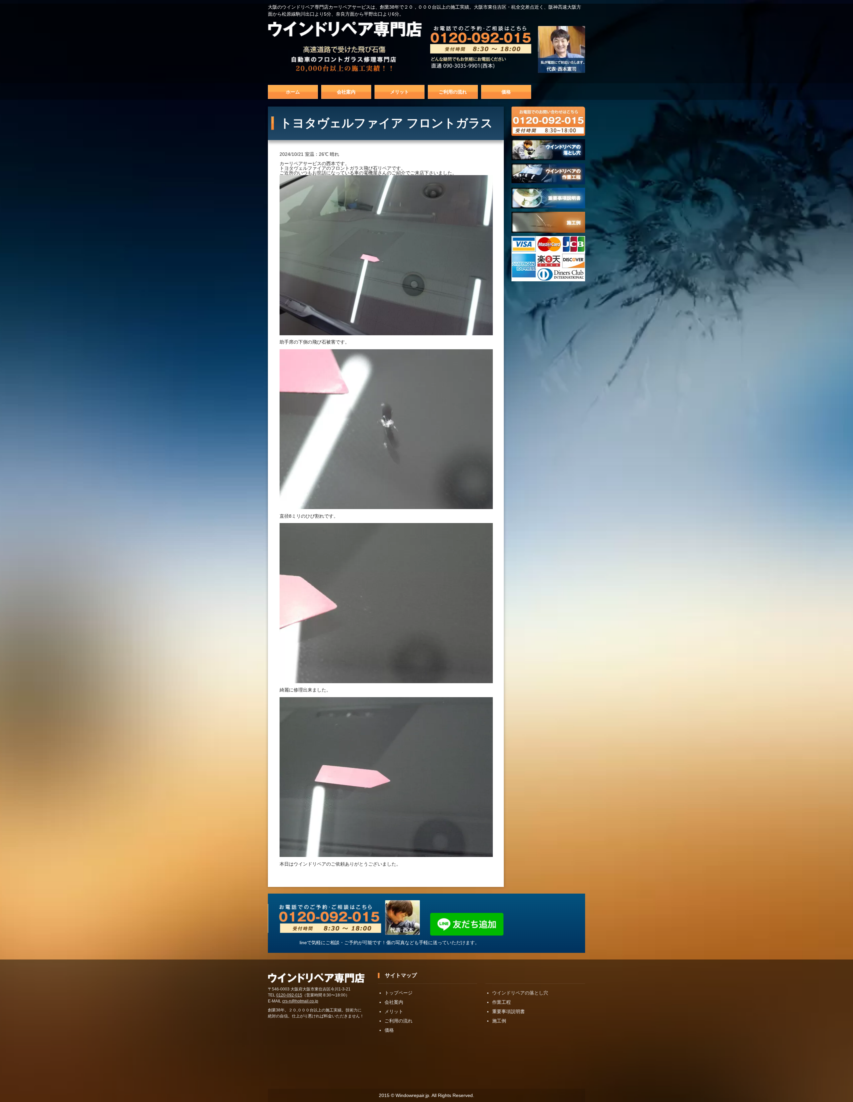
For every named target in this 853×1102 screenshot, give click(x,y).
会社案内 (346, 92)
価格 (506, 92)
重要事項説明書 (508, 1011)
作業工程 (501, 1002)
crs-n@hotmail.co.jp (300, 1001)
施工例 (499, 1020)
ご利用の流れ (453, 92)
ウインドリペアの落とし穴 (520, 992)
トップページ (399, 992)
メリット (399, 92)
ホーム (293, 92)
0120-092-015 (289, 995)
